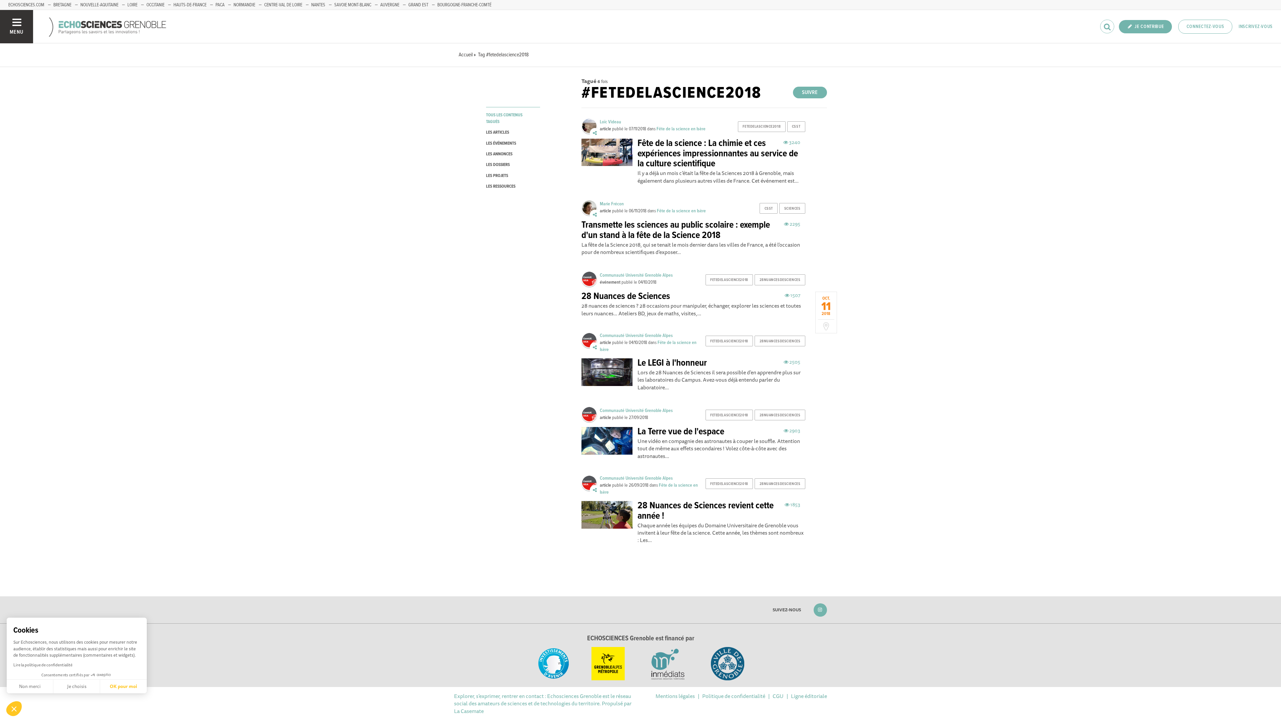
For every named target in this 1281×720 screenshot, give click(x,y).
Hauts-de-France (189, 5)
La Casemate (469, 711)
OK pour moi (123, 686)
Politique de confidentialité (733, 696)
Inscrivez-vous (1256, 27)
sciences (792, 208)
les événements (501, 143)
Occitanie (155, 5)
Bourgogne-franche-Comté (464, 5)
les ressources (500, 186)
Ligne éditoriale (809, 696)
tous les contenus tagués (504, 118)
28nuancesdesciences (780, 280)
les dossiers (498, 165)
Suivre (810, 92)
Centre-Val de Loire (283, 5)
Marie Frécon (612, 204)
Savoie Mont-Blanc (352, 5)
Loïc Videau (610, 122)
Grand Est (418, 5)
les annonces (499, 154)
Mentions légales (675, 696)
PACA (220, 5)
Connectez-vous (1205, 27)
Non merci (30, 686)
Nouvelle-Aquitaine (99, 5)
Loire (132, 5)
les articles (497, 132)
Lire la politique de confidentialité (42, 665)
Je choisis (76, 686)
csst (796, 126)
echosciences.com (26, 5)
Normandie (244, 5)
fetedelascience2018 (762, 126)
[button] (14, 709)
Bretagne (62, 5)
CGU (778, 696)
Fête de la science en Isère (681, 129)
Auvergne (389, 5)
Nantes (318, 5)
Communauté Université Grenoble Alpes (636, 275)
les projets (497, 176)
